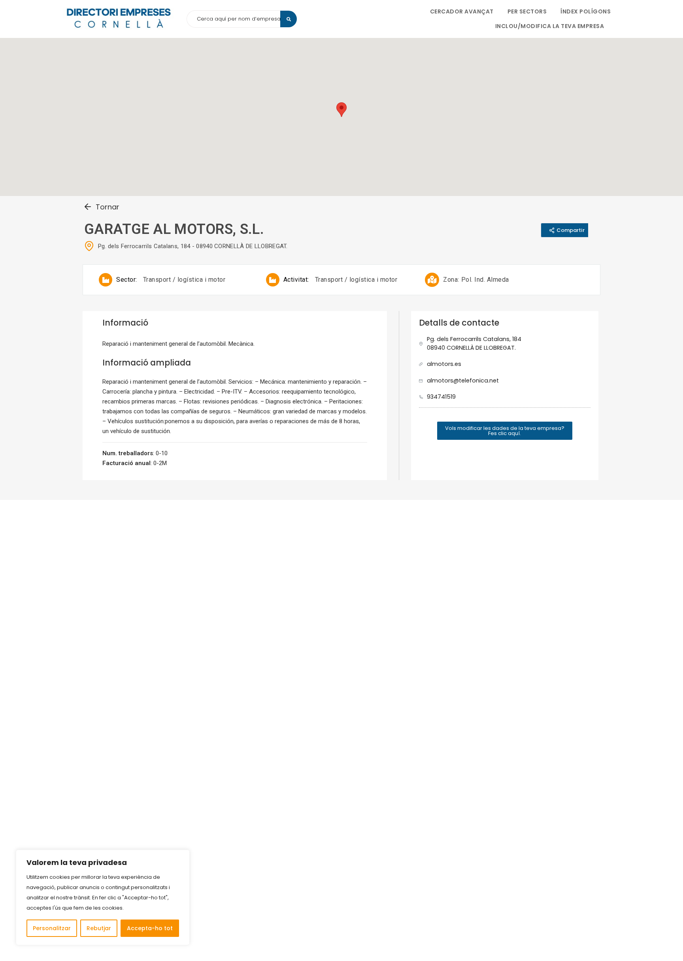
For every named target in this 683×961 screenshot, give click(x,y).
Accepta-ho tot (150, 928)
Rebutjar (99, 928)
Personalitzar (52, 928)
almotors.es (444, 364)
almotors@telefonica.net (463, 380)
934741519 (441, 397)
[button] (504, 431)
